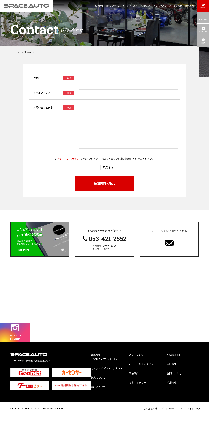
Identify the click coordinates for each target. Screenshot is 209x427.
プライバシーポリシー (69, 158)
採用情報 (172, 382)
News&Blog (173, 355)
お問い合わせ (174, 373)
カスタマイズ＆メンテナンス (107, 368)
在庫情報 (96, 355)
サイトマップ (193, 408)
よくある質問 (150, 408)
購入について (98, 377)
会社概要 (172, 364)
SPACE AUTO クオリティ (105, 359)
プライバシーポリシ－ (172, 408)
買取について (98, 387)
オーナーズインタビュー (142, 364)
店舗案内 (134, 373)
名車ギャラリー (137, 382)
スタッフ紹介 (136, 355)
